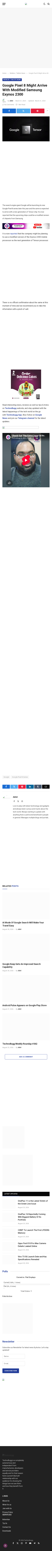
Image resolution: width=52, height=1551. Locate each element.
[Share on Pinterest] (37, 111)
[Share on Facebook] (9, 111)
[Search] (48, 4)
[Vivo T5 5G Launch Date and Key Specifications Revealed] (9, 1259)
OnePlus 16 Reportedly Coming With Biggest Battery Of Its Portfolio (31, 1217)
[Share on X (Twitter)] (23, 111)
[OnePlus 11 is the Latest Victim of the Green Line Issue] (9, 1204)
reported (13, 233)
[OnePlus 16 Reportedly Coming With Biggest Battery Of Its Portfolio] (9, 1217)
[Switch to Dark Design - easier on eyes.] (44, 4)
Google (6, 777)
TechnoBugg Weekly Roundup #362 (19, 1043)
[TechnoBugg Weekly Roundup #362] (26, 1026)
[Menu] (4, 4)
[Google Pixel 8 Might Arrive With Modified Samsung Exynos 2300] (26, 141)
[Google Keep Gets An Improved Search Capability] (26, 947)
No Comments (9, 105)
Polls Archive (7, 1296)
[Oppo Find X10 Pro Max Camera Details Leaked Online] (9, 1246)
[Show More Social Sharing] (47, 111)
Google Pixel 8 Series (20, 777)
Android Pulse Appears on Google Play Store (24, 1005)
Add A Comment (26, 1057)
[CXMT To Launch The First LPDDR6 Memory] (9, 1233)
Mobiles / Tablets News (12, 79)
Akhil (11, 101)
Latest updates (11, 1194)
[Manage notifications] (5, 1546)
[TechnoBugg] (26, 4)
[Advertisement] (26, 38)
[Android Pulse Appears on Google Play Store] (26, 988)
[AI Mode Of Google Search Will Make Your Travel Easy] (26, 905)
